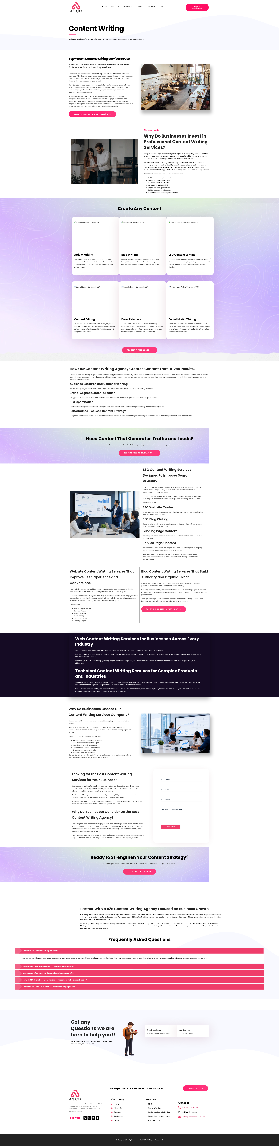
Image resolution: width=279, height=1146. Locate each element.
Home (104, 6)
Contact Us (151, 6)
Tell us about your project (171, 809)
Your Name (165, 779)
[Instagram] (89, 1118)
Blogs (163, 6)
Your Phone (165, 799)
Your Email (165, 789)
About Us (115, 6)
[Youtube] (93, 1118)
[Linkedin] (97, 1118)
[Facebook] (85, 1118)
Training (140, 6)
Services (126, 6)
